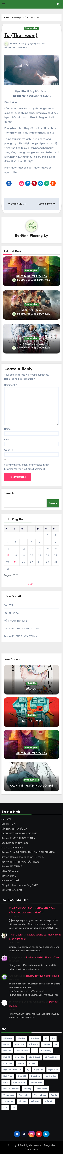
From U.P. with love (12, 847)
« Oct (30, 584)
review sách (36, 1082)
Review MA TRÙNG (11, 866)
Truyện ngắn (40, 1095)
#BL (15, 47)
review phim (19, 1082)
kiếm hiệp (19, 1057)
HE (56, 1044)
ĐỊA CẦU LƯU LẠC (31, 344)
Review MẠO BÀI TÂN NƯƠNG (42, 957)
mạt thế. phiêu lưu (12, 1070)
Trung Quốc (8, 1095)
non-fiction (50, 1076)
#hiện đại (22, 47)
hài (34, 1051)
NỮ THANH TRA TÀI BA (31, 276)
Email (7, 439)
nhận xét (22, 1076)
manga (21, 1063)
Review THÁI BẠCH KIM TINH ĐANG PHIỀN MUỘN (28, 852)
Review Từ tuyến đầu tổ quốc (42, 975)
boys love (19, 1044)
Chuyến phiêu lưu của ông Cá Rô (19, 885)
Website (8, 450)
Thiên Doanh (16, 934)
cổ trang (33, 1044)
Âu (13, 1108)
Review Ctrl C (9, 875)
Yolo (5, 1108)
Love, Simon (45, 203)
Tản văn (22, 1101)
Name (7, 429)
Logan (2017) (17, 203)
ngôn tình (53, 1070)
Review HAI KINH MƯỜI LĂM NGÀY (20, 861)
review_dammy (10, 1089)
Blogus (48, 1145)
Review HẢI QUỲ (10, 880)
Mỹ (28, 1070)
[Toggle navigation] (3, 4)
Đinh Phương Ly (21, 43)
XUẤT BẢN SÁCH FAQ (21, 908)
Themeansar (31, 1149)
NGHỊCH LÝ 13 (11, 613)
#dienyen (7, 1038)
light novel (34, 1057)
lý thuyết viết (51, 1057)
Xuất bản (49, 1101)
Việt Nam (35, 1101)
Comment (10, 385)
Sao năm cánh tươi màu (15, 843)
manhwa (32, 1063)
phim (5, 1082)
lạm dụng (7, 1063)
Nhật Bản (31, 683)
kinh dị (6, 1057)
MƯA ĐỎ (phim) (31, 310)
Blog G (6, 1044)
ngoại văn (38, 1070)
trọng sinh (8, 1101)
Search (9, 493)
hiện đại (7, 1051)
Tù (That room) (21, 35)
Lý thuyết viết (31, 780)
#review (21, 1038)
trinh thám (41, 1089)
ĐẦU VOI (8, 605)
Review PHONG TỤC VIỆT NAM (21, 636)
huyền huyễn (22, 1051)
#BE (9, 47)
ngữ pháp (7, 1076)
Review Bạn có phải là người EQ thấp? (22, 857)
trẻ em (54, 1095)
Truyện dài (24, 1095)
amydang (35, 1038)
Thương (27, 1089)
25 (15, 562)
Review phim (31, 28)
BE (46, 1038)
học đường (46, 1051)
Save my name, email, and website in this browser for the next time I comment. (27, 466)
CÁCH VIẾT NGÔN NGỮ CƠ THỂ (21, 628)
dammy (46, 1044)
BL (53, 1038)
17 (8, 555)
